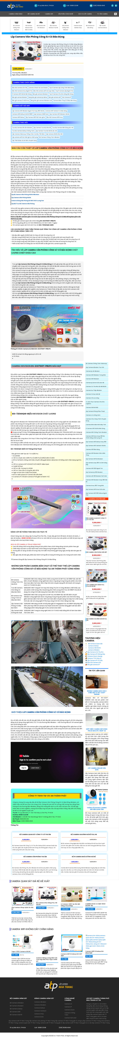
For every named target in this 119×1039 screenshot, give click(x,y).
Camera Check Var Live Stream (38, 88)
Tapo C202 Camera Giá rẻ (20, 951)
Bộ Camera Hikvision (17, 1003)
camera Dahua (93, 646)
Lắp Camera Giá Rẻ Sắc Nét (54, 134)
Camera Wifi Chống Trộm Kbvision (96, 432)
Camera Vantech (40, 1011)
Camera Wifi (49, 14)
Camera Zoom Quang (93, 656)
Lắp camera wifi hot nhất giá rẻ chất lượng (25, 137)
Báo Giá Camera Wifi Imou (55, 117)
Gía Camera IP (66, 97)
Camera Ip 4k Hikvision (93, 371)
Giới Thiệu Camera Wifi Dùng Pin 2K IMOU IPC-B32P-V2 (96, 730)
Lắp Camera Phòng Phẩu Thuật (95, 411)
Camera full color (70, 1018)
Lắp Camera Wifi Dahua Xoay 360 (96, 442)
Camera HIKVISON (94, 648)
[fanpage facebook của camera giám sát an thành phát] (112, 5)
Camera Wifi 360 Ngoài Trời (94, 468)
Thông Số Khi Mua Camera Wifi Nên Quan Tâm (97, 808)
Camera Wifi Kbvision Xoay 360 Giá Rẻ (96, 481)
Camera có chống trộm (93, 415)
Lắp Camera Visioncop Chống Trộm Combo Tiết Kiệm (28, 134)
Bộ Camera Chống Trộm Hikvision (49, 137)
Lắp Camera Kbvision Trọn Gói (95, 367)
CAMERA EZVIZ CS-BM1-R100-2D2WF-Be (95, 905)
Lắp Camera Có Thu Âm (94, 652)
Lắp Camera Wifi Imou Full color (95, 489)
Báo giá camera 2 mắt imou (20, 100)
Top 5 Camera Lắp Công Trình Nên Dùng (61, 88)
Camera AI (68, 1004)
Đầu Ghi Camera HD (93, 662)
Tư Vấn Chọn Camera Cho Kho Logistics (95, 402)
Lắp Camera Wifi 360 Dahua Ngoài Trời (96, 494)
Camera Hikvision (40, 1002)
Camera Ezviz (39, 1017)
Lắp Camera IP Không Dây (95, 654)
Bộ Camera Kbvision (16, 1006)
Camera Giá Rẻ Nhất (92, 407)
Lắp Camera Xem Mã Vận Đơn (97, 769)
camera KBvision (93, 650)
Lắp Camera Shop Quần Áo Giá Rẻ (22, 908)
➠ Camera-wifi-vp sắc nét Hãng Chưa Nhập (70, 905)
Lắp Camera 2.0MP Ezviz (41, 114)
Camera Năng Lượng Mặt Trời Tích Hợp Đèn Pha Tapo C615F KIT (46, 959)
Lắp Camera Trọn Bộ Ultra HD (42, 127)
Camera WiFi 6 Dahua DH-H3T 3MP (71, 955)
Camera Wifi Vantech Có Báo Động (56, 111)
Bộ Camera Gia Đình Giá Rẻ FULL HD (97, 619)
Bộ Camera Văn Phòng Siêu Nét (97, 552)
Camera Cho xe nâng (92, 398)
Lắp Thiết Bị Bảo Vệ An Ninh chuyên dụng (24, 140)
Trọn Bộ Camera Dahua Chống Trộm (23, 131)
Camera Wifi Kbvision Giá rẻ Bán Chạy (95, 454)
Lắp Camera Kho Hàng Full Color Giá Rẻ (95, 585)
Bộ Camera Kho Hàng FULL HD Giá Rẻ (46, 903)
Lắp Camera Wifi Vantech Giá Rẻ (96, 445)
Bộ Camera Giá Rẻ (34, 14)
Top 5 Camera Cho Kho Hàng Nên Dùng (61, 94)
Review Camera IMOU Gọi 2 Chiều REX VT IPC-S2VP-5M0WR (96, 692)
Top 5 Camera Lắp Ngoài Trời (64, 91)
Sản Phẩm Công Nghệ (65, 14)
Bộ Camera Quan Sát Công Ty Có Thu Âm (96, 519)
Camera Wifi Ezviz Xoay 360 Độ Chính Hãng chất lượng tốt (95, 437)
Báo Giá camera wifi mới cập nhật (44, 91)
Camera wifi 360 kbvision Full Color (96, 476)
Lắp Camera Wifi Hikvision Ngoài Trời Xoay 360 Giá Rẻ (28, 111)
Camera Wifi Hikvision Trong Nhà (96, 375)
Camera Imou (39, 1014)
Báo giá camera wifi (55, 97)
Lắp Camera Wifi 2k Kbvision (94, 459)
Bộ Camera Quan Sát (95, 644)
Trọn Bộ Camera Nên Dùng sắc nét (62, 127)
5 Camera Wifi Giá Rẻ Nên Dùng (21, 94)
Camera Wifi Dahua (18, 117)
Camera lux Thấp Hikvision (94, 390)
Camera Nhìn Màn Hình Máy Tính (96, 424)
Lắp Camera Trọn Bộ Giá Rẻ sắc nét (46, 131)
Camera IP (68, 1007)
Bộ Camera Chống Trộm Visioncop (96, 363)
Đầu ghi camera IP (92, 665)
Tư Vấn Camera (102, 14)
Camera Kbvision (40, 1005)
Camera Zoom (69, 1010)
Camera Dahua (39, 1008)
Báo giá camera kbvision (19, 97)
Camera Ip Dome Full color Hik (95, 383)
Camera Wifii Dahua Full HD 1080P (22, 114)
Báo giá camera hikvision (40, 94)
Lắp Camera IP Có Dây (94, 660)
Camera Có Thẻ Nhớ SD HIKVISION (96, 386)
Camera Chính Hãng (17, 14)
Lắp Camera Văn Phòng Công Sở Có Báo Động (37, 36)
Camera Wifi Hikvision (92, 379)
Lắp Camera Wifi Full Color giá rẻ (35, 117)
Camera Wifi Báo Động (93, 449)
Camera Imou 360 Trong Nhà (95, 485)
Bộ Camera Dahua (16, 1009)
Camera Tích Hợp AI (93, 658)
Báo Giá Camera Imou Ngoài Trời (22, 91)
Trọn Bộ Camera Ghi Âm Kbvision (22, 127)
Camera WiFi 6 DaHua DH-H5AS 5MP (94, 952)
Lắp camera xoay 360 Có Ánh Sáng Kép (96, 463)
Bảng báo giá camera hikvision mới (41, 100)
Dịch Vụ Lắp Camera (85, 14)
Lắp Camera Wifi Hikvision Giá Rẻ (59, 114)
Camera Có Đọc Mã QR (93, 394)
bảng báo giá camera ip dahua (37, 97)
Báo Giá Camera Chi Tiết (19, 88)
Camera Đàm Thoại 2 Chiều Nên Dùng (64, 100)
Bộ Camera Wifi (15, 1012)
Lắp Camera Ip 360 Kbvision (94, 472)
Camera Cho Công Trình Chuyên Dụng (96, 420)
